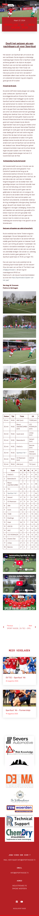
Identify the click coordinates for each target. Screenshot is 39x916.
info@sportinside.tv (9, 270)
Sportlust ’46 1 (21, 453)
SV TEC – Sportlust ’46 (15, 677)
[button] (35, 4)
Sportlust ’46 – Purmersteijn (18, 710)
